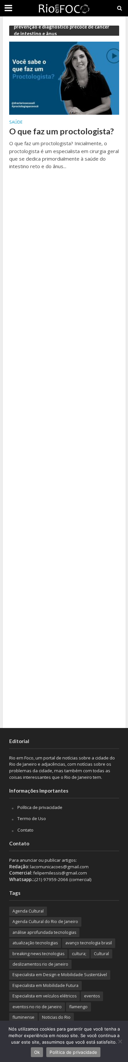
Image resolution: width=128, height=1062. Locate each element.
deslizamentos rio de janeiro (40, 964)
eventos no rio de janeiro (37, 1007)
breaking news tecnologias (38, 953)
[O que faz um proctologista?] (64, 77)
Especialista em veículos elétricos (44, 996)
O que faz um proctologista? (61, 131)
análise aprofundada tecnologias (44, 932)
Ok (37, 1052)
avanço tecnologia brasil (88, 943)
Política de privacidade (39, 807)
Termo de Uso (31, 818)
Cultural (101, 953)
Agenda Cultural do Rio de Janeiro (45, 921)
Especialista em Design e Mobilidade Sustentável (59, 974)
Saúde (16, 122)
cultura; (79, 953)
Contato (25, 830)
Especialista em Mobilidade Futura (45, 985)
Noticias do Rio (56, 1017)
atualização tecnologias (35, 943)
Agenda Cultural (28, 911)
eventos (92, 996)
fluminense (23, 1017)
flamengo (78, 1007)
